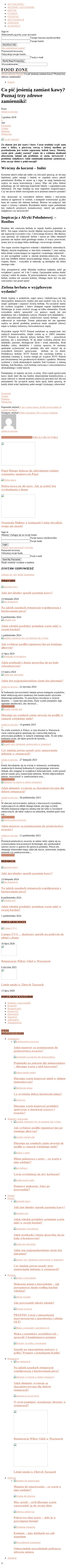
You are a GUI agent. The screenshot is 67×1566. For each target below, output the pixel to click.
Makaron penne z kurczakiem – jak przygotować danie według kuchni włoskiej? (36, 1287)
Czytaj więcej (8, 706)
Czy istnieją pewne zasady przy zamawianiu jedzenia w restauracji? (29, 752)
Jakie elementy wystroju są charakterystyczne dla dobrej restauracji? (32, 1386)
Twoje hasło (37, 41)
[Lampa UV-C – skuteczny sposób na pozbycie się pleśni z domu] (9, 928)
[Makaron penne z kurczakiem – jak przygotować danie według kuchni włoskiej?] (25, 1278)
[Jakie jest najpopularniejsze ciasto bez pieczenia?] (12, 674)
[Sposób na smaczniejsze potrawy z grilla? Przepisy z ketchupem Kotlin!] (30, 1343)
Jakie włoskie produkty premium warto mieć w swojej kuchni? (39, 1221)
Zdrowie (13, 22)
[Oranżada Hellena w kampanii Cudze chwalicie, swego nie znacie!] (18, 516)
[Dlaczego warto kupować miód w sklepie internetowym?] (25, 1072)
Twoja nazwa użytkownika (45, 37)
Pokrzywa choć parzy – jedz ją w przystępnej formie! (35, 1519)
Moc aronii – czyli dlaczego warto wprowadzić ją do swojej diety (35, 1503)
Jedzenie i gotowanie (20, 7)
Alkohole (13, 25)
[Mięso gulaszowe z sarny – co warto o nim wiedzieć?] (22, 1152)
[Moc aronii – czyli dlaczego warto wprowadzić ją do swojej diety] (24, 1496)
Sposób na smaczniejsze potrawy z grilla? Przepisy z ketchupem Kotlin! (37, 1351)
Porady (12, 13)
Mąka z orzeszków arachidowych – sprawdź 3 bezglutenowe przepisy (36, 1335)
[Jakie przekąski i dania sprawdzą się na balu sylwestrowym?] (13, 656)
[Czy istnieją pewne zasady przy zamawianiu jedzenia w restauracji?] (26, 744)
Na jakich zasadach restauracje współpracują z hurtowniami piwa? (36, 1369)
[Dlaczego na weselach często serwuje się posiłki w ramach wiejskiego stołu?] (11, 709)
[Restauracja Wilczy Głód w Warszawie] (9, 955)
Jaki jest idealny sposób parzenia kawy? (27, 592)
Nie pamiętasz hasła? (13, 47)
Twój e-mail (36, 57)
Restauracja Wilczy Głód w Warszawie (25, 961)
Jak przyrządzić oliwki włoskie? (34, 1302)
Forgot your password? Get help (17, 547)
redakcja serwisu (9, 111)
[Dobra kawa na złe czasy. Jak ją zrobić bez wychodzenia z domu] (8, 480)
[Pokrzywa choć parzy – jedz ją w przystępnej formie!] (24, 1511)
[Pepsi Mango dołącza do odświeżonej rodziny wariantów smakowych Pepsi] (18, 464)
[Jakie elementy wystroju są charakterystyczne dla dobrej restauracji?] (21, 782)
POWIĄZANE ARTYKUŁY (16, 437)
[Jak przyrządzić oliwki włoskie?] (22, 1297)
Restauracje (15, 19)
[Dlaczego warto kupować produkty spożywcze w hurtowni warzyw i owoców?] (19, 1100)
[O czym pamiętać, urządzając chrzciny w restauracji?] (26, 1396)
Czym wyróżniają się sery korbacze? (37, 1174)
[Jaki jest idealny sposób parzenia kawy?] (9, 586)
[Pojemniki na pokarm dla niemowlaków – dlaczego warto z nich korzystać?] (34, 1057)
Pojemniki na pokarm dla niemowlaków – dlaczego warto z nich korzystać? (39, 1064)
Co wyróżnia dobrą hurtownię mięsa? (38, 1094)
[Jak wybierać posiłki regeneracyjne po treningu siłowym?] (25, 638)
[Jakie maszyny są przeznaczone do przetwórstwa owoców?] (13, 820)
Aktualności (15, 4)
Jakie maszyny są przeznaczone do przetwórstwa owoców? (36, 1049)
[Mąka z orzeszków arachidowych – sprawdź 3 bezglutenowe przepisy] (31, 1328)
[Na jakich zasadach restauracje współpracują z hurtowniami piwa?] (9, 601)
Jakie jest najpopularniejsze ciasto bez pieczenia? (32, 680)
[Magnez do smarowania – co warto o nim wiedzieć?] (26, 1480)
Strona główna (8, 74)
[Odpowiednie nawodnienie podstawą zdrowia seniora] (27, 1542)
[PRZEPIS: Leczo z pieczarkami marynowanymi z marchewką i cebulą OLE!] (23, 1309)
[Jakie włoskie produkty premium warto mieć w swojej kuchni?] (8, 620)
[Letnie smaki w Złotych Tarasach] (9, 978)
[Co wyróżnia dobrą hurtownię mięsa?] (23, 1088)
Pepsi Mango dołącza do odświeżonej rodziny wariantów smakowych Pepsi (30, 472)
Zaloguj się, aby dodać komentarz (17, 574)
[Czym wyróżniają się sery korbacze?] (20, 1168)
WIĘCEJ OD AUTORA (45, 437)
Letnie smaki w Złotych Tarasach (22, 984)
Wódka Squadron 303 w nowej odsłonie (38, 412)
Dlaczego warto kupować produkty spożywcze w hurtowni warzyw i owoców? (36, 1109)
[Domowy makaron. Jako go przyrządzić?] (24, 1180)
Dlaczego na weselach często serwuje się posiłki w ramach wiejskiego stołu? (32, 716)
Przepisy (13, 16)
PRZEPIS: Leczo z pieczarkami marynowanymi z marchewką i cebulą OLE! (38, 1318)
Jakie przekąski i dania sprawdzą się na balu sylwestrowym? (39, 1236)
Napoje (12, 10)
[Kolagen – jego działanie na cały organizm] (24, 1527)
